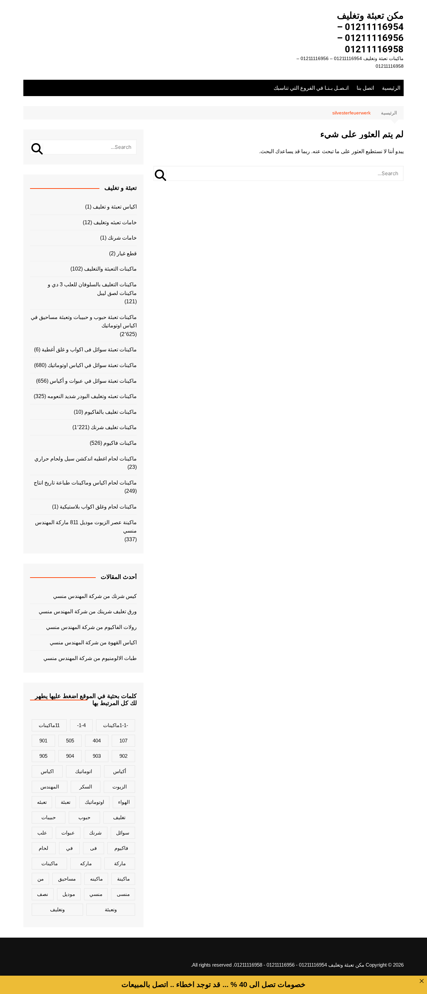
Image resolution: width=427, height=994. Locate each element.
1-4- (81, 725)
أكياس (119, 771)
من (40, 879)
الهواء (124, 802)
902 (123, 756)
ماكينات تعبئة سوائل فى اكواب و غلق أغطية (89, 349)
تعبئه (42, 802)
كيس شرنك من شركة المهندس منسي (95, 596)
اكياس (47, 771)
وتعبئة (111, 909)
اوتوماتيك (94, 802)
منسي (95, 894)
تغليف (119, 817)
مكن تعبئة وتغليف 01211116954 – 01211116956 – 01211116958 (370, 32)
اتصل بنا (365, 88)
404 (97, 740)
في (69, 848)
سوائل (122, 833)
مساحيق (67, 879)
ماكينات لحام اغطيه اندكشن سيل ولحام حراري (85, 458)
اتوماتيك (83, 771)
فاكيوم (121, 848)
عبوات (68, 833)
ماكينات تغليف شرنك (114, 427)
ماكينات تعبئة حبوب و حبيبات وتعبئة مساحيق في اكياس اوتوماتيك (84, 321)
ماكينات (49, 863)
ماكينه (96, 879)
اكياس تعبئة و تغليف (115, 207)
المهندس (49, 786)
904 (70, 756)
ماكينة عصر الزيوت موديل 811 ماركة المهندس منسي (86, 527)
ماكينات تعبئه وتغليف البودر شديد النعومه (92, 396)
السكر (85, 786)
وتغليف (57, 909)
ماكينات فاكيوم (120, 443)
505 (70, 740)
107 (123, 740)
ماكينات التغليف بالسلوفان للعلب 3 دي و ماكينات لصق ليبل (92, 289)
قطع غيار (127, 253)
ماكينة (123, 879)
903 (97, 756)
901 (43, 740)
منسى (123, 894)
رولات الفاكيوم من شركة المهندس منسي (91, 627)
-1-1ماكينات (115, 725)
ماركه (86, 863)
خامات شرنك (122, 238)
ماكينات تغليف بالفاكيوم (110, 412)
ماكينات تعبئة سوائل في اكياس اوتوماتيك (92, 365)
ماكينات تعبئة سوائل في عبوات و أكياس (93, 381)
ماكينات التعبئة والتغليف (110, 269)
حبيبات (48, 817)
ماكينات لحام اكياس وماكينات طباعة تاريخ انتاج (85, 482)
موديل (68, 894)
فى (93, 848)
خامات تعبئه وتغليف (115, 222)
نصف (42, 894)
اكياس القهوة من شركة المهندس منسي (93, 642)
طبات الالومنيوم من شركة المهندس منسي (90, 658)
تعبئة (65, 802)
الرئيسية (391, 88)
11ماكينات (49, 725)
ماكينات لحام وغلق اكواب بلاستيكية (98, 507)
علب (42, 833)
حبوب (84, 817)
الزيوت (119, 786)
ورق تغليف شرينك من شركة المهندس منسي (88, 611)
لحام (43, 848)
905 (43, 756)
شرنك (95, 833)
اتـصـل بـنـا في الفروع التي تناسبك (311, 88)
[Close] (421, 981)
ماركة (120, 863)
